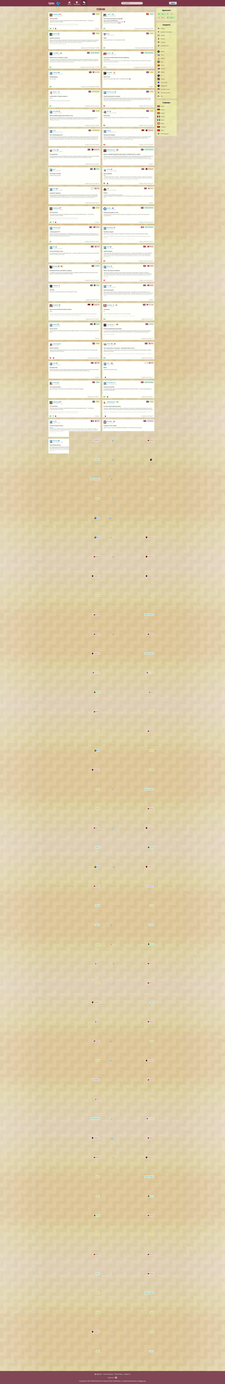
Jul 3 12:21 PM (110, 1198)
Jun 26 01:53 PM (110, 1294)
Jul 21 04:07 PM (110, 888)
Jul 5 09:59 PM (110, 1217)
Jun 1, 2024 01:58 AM (57, 1159)
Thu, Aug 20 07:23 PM (57, 132)
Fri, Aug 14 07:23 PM (111, 209)
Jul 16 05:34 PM (56, 229)
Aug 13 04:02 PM (56, 170)
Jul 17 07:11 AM (56, 926)
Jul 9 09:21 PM (110, 1101)
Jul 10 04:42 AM (56, 1023)
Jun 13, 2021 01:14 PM (58, 74)
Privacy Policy (119, 1374)
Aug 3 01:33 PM (110, 616)
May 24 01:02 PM (56, 306)
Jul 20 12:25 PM (110, 229)
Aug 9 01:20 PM (110, 461)
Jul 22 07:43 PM (110, 830)
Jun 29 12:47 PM (56, 1353)
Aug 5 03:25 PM (110, 578)
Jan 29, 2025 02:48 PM (58, 151)
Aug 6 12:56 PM (110, 558)
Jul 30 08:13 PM (56, 713)
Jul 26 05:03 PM (110, 539)
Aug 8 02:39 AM (110, 500)
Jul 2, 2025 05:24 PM (111, 946)
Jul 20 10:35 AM (56, 888)
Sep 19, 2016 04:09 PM (111, 868)
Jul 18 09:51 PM (56, 849)
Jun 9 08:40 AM (56, 384)
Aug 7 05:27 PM (56, 539)
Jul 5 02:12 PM (56, 1236)
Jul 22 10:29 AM (56, 868)
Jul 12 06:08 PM (110, 1043)
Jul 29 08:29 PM (56, 733)
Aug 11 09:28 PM (110, 306)
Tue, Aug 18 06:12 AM (111, 190)
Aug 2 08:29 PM (56, 558)
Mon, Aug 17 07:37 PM (58, 190)
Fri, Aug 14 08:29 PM (111, 93)
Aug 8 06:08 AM (56, 519)
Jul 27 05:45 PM (110, 694)
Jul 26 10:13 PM (56, 752)
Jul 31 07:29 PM (110, 481)
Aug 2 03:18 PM (110, 636)
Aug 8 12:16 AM (56, 500)
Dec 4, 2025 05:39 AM (57, 1275)
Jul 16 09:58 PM (110, 984)
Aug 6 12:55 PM (56, 578)
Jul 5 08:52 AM (56, 1256)
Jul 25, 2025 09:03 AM (57, 15)
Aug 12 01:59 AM (56, 364)
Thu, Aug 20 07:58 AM (111, 112)
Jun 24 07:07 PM (110, 1004)
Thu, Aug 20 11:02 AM (111, 151)
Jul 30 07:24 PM (110, 713)
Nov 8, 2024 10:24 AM (111, 519)
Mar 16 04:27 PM (56, 1120)
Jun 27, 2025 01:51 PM (58, 1101)
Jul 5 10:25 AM (110, 1236)
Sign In (173, 3)
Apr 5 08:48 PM (56, 345)
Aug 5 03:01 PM (56, 54)
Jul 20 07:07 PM (56, 907)
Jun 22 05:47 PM (110, 1062)
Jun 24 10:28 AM (110, 364)
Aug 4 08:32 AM (110, 597)
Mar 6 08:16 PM (56, 267)
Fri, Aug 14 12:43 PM (111, 287)
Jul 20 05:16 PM (110, 345)
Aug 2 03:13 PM (56, 636)
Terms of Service (108, 1374)
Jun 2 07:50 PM (56, 1217)
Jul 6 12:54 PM (56, 1198)
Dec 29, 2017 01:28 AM (112, 170)
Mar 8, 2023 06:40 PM (111, 15)
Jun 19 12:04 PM (56, 1314)
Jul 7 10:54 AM (110, 1120)
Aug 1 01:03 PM (56, 694)
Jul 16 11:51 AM (56, 965)
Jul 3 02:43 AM (110, 1275)
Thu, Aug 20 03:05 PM (111, 132)
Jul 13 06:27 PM (110, 1023)
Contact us (127, 1374)
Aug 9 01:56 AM (56, 481)
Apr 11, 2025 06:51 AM (112, 384)
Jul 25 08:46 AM (110, 771)
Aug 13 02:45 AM (56, 326)
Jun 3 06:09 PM (110, 791)
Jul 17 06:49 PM (110, 926)
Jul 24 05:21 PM (56, 616)
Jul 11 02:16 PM (110, 1081)
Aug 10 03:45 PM (56, 422)
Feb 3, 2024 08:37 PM (111, 54)
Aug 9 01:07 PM (110, 267)
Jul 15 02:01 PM (56, 829)
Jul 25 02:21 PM (56, 771)
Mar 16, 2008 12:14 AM (58, 442)
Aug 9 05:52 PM (56, 287)
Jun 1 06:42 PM (56, 1081)
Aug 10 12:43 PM (110, 422)
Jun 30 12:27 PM (56, 1294)
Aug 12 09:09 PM (110, 326)
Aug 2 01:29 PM (56, 655)
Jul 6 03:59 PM (110, 1178)
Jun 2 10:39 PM (110, 655)
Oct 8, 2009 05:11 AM (111, 907)
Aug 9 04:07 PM (56, 461)
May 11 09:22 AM (110, 1333)
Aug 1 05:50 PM (110, 674)
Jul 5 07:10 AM (110, 1256)
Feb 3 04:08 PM (110, 1314)
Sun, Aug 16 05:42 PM (57, 248)
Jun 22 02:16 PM (56, 1139)
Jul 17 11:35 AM (110, 965)
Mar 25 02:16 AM (56, 93)
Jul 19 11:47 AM (56, 946)
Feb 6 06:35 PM (56, 1333)
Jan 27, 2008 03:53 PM (112, 442)
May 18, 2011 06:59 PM (112, 1159)
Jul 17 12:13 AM (110, 810)
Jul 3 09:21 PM (110, 248)
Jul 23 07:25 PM (56, 810)
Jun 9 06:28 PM (56, 1004)
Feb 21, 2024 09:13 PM (58, 674)
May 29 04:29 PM (110, 733)
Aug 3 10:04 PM (56, 35)
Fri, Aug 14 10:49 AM (57, 112)
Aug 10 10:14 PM (110, 35)
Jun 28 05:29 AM (110, 1353)
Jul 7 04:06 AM (110, 1139)
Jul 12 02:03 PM (56, 1062)
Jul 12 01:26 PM (56, 1043)
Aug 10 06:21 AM (110, 403)
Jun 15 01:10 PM (110, 849)
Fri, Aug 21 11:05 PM (111, 74)
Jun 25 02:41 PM (110, 752)
